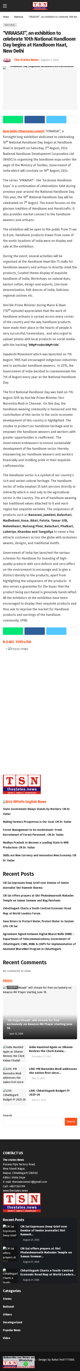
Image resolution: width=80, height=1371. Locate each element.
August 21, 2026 (31, 1239)
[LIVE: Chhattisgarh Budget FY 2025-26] (14, 1097)
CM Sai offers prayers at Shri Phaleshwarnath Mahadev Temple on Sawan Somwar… (46, 1252)
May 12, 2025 (38, 1078)
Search (7, 1115)
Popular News (12, 1330)
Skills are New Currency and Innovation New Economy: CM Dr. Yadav (39, 858)
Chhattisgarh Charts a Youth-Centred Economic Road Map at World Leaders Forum (37, 911)
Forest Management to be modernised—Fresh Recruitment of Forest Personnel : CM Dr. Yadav (33, 832)
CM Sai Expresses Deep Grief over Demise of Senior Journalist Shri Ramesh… (43, 1230)
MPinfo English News (29, 802)
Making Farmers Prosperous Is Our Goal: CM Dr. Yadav (37, 822)
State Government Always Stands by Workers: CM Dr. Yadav (36, 811)
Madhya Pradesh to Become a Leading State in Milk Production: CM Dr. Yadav (36, 845)
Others (12, 987)
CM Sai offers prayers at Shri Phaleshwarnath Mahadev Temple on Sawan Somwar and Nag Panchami (38, 898)
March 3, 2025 (39, 1100)
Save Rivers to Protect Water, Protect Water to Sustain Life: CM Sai (38, 924)
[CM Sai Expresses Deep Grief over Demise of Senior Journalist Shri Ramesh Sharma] (10, 1232)
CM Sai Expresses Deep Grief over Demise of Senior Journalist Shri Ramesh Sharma (36, 885)
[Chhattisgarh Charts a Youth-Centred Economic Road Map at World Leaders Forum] (10, 1276)
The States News (26, 60)
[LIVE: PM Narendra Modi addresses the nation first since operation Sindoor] (14, 1075)
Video (6, 1338)
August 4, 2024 (50, 60)
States (7, 1299)
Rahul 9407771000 (62, 1359)
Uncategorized (12, 1322)
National (10, 25)
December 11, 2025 (41, 1056)
